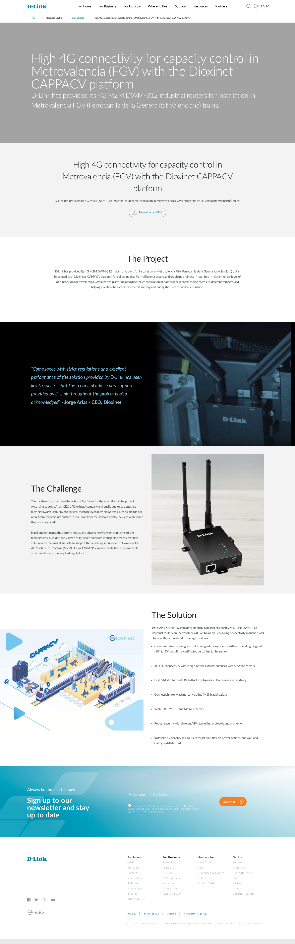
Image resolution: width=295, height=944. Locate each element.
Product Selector (209, 883)
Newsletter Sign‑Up (195, 914)
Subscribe (229, 801)
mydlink (132, 894)
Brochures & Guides (211, 873)
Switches (133, 883)
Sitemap (171, 914)
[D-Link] (39, 7)
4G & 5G (133, 868)
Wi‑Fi (131, 862)
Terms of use (151, 914)
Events (237, 878)
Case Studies (78, 18)
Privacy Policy (156, 812)
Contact (238, 888)
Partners (238, 883)
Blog (200, 868)
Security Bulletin (244, 894)
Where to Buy (136, 899)
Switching (169, 862)
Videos (202, 878)
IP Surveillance (172, 878)
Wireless (168, 868)
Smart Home (135, 878)
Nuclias (167, 873)
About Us (239, 868)
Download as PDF (150, 212)
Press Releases (243, 873)
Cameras (133, 873)
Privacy (131, 914)
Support (238, 862)
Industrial (169, 883)
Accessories (135, 888)
